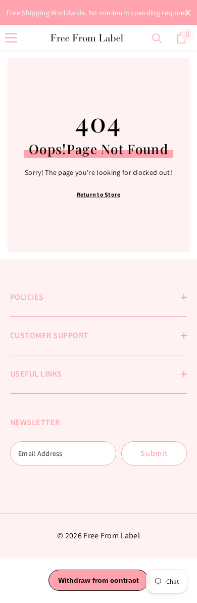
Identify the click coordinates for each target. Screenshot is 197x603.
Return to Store (99, 194)
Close (188, 13)
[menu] (11, 38)
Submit (154, 453)
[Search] (157, 38)
